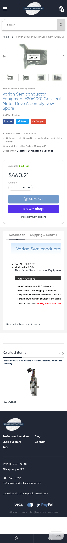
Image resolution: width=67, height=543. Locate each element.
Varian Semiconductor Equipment (19, 88)
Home (6, 36)
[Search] (61, 24)
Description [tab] (17, 235)
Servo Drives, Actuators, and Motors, (43, 138)
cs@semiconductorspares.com (22, 483)
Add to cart (36, 199)
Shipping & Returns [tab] (43, 235)
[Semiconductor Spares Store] (33, 8)
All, (21, 138)
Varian (9, 141)
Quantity (13, 182)
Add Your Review (11, 115)
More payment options (33, 216)
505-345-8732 (12, 478)
